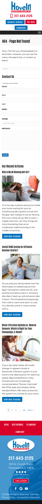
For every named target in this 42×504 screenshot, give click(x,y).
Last (3, 104)
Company (20, 431)
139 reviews (24, 475)
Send (5, 155)
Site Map (34, 494)
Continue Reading (13, 236)
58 (24, 410)
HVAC (6, 424)
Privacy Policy (8, 497)
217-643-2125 (21, 458)
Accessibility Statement (28, 497)
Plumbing (31, 424)
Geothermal (18, 424)
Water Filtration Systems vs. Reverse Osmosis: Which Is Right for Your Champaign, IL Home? (19, 328)
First (4, 95)
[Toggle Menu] (39, 33)
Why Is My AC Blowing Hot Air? (15, 171)
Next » (31, 410)
